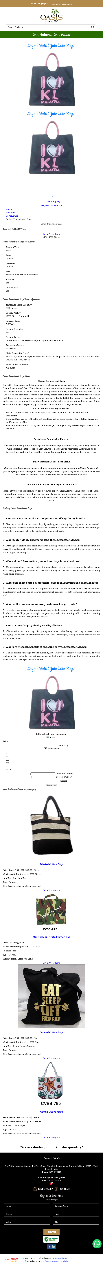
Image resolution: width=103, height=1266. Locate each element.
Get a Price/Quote (51, 234)
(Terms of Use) (61, 1258)
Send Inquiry (53, 201)
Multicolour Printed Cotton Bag (51, 937)
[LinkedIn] (54, 1248)
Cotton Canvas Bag (51, 1111)
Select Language (38, 3)
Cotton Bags (12, 215)
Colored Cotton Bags (51, 1032)
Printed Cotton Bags (51, 864)
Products (10, 212)
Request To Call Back (51, 205)
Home (9, 209)
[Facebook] (49, 1248)
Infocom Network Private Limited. (56, 1261)
